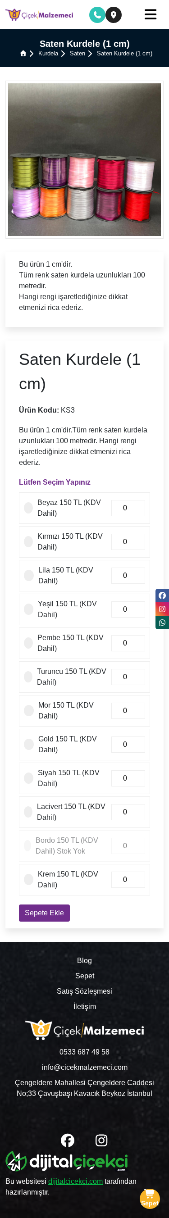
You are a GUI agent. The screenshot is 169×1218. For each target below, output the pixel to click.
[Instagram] (162, 609)
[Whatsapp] (162, 622)
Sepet (84, 976)
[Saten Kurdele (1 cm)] (84, 159)
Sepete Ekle (44, 913)
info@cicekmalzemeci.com (85, 1067)
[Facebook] (162, 595)
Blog (84, 960)
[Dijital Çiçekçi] (66, 1163)
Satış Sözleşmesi (84, 991)
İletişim (84, 1006)
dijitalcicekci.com (75, 1181)
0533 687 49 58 (84, 1052)
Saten (77, 53)
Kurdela (48, 53)
